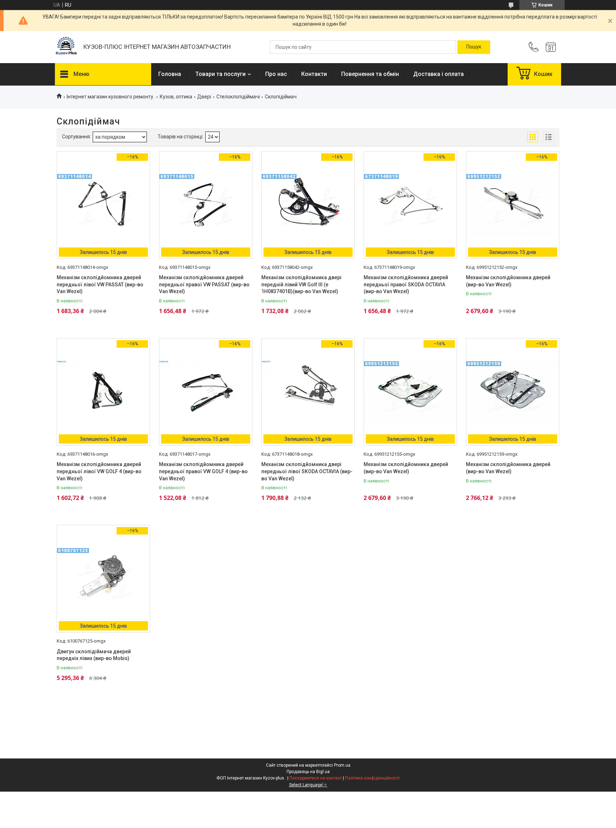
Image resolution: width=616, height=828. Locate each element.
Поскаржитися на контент (315, 778)
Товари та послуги (220, 74)
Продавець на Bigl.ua (308, 771)
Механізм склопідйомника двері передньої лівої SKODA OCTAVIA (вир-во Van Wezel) (307, 471)
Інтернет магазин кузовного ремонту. (110, 96)
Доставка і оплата (438, 74)
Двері (204, 96)
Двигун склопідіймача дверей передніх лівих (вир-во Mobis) (94, 655)
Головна (169, 74)
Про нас (276, 74)
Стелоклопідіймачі (238, 96)
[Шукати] (473, 47)
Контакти (314, 74)
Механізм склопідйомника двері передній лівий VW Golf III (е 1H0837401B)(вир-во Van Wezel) (301, 284)
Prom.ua (342, 765)
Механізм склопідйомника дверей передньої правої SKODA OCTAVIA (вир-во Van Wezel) (406, 284)
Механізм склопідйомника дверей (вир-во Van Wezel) (508, 281)
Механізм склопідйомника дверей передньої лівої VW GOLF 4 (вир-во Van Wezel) (99, 471)
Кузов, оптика (176, 96)
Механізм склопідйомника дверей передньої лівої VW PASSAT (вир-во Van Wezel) (100, 284)
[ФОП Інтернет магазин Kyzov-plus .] (65, 47)
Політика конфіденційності (372, 778)
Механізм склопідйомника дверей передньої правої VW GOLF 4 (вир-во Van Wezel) (203, 471)
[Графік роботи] (551, 47)
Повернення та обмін (370, 74)
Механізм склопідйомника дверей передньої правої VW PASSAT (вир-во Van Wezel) (204, 284)
